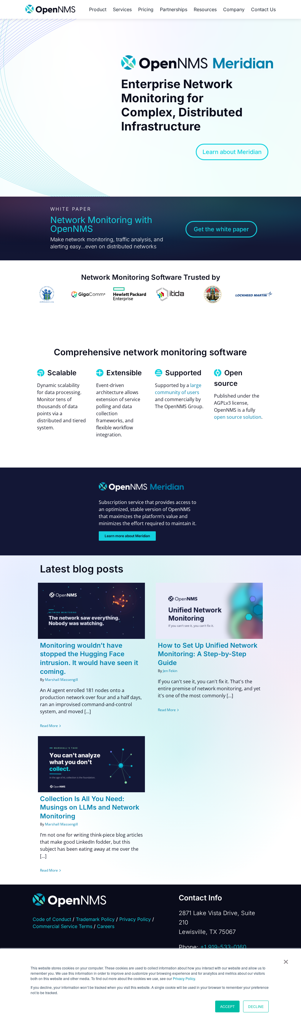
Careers (105, 926)
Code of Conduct (52, 919)
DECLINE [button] (256, 1006)
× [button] (285, 959)
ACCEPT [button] (227, 1006)
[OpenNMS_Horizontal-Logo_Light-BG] (50, 7)
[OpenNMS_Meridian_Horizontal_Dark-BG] (141, 484)
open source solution (237, 417)
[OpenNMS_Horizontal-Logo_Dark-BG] (69, 895)
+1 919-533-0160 (223, 947)
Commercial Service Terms (62, 926)
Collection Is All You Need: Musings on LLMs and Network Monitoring (89, 807)
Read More (49, 725)
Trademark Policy (95, 919)
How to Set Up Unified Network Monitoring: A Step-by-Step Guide (207, 654)
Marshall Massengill (61, 679)
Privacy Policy (184, 978)
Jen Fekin (170, 670)
